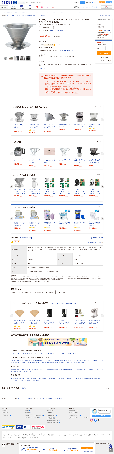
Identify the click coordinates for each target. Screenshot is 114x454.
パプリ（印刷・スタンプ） (74, 412)
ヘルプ (96, 2)
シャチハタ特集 (87, 436)
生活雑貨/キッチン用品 (12, 12)
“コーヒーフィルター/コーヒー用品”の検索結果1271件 (63, 303)
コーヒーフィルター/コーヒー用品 (48, 12)
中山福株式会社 (106, 30)
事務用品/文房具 (15, 369)
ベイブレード (20, 398)
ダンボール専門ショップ (26, 436)
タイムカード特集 (37, 434)
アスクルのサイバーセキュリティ (32, 417)
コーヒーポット (26, 353)
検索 (82, 2)
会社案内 (27, 410)
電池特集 (30, 434)
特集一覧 (36, 437)
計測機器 (61, 378)
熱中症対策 (50, 398)
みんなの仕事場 (72, 414)
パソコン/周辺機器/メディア (51, 369)
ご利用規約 (49, 412)
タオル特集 (17, 436)
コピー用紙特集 (6, 434)
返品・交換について (5, 415)
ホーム (3, 12)
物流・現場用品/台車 (31, 378)
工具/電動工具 (42, 378)
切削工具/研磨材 (53, 378)
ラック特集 (88, 434)
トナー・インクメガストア (16, 434)
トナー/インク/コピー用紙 (35, 369)
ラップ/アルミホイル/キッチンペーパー (20, 360)
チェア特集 (82, 434)
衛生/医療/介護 (27, 371)
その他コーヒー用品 (73, 353)
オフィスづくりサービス (18, 437)
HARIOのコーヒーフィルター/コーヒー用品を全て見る (23, 15)
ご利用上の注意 (50, 417)
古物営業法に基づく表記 (52, 419)
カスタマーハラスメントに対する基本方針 (34, 415)
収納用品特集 (79, 436)
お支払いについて (5, 414)
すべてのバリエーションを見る (66, 50)
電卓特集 (25, 434)
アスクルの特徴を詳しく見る (87, 451)
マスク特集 (63, 436)
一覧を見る (23, 388)
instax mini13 (30, 398)
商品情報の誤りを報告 (25, 237)
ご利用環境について (51, 415)
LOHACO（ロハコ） (73, 410)
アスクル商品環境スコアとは (94, 242)
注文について (4, 410)
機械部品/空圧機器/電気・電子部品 (92, 378)
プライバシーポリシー (51, 414)
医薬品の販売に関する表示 (52, 422)
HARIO (8, 15)
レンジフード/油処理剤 (75, 360)
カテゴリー (3, 7)
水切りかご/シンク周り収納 (90, 360)
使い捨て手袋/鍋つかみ (33, 362)
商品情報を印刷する (107, 15)
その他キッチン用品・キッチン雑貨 (75, 362)
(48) (21, 326)
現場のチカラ (35, 436)
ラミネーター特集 (46, 434)
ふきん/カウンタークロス (39, 360)
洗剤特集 (5, 436)
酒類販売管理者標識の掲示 (52, 420)
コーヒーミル (49, 353)
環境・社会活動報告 (29, 414)
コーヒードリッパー (61, 12)
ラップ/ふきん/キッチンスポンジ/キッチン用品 (28, 12)
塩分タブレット (60, 398)
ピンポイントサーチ (28, 437)
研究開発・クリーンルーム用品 (74, 378)
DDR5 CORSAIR (41, 398)
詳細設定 (76, 2)
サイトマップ (50, 410)
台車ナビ (42, 436)
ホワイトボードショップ (56, 434)
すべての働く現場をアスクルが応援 (52, 436)
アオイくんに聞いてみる (101, 415)
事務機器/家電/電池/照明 (67, 369)
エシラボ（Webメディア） (74, 415)
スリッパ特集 (11, 436)
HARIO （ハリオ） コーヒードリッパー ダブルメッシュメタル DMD (82, 12)
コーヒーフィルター (38, 353)
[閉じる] (95, 443)
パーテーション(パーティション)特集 (70, 434)
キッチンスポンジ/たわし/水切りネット (57, 360)
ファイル (24, 369)
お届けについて (5, 412)
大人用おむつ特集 (71, 436)
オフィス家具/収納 (80, 369)
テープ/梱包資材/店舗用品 (17, 378)
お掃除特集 (108, 434)
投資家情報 (27, 412)
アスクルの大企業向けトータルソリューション (78, 418)
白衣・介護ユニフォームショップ (98, 436)
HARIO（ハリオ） (44, 15)
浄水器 (62, 362)
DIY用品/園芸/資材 (37, 380)
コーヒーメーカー (15, 353)
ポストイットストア (7, 437)
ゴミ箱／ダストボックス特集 (98, 434)
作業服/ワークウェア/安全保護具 (22, 380)
